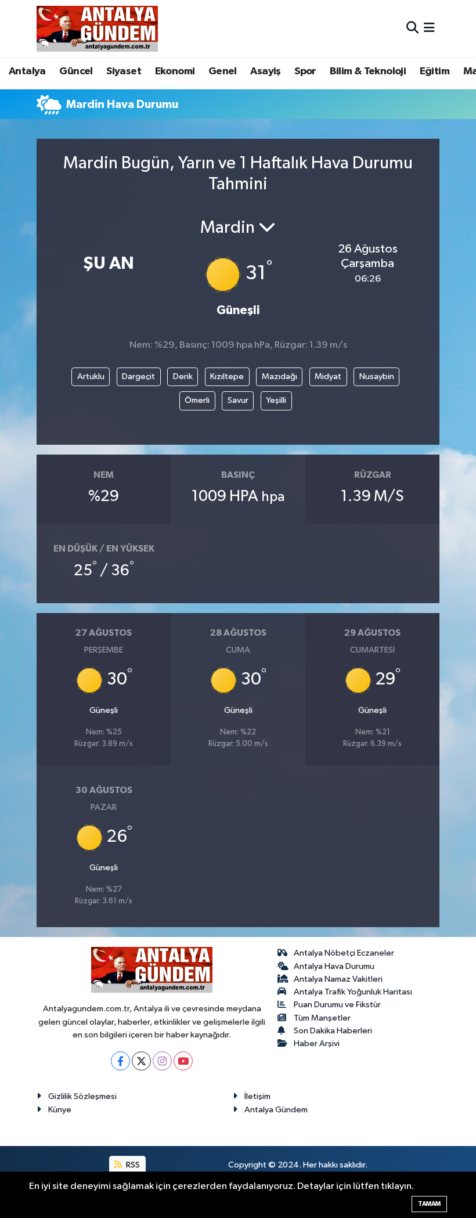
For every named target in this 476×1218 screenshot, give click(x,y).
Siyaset (123, 71)
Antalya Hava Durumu (334, 966)
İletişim (257, 1096)
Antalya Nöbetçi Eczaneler (344, 953)
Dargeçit (138, 376)
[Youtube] (183, 1061)
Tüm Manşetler (322, 1018)
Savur (238, 400)
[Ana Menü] (429, 28)
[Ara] (412, 28)
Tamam (429, 1204)
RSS (132, 1165)
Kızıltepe (227, 376)
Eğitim (434, 71)
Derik (183, 376)
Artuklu (90, 376)
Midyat (328, 376)
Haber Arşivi (317, 1043)
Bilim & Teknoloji (368, 71)
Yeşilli (276, 400)
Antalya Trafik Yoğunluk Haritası (353, 992)
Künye (59, 1109)
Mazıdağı (279, 376)
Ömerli (197, 400)
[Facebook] (120, 1061)
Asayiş (265, 71)
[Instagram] (162, 1061)
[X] (141, 1061)
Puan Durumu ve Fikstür (337, 1004)
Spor (305, 71)
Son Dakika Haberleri (333, 1030)
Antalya (27, 71)
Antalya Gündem (276, 1109)
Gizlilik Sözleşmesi (82, 1096)
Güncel (75, 71)
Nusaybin (376, 376)
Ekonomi (175, 71)
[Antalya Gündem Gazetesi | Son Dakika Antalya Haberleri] (97, 28)
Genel (222, 71)
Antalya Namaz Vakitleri (338, 979)
